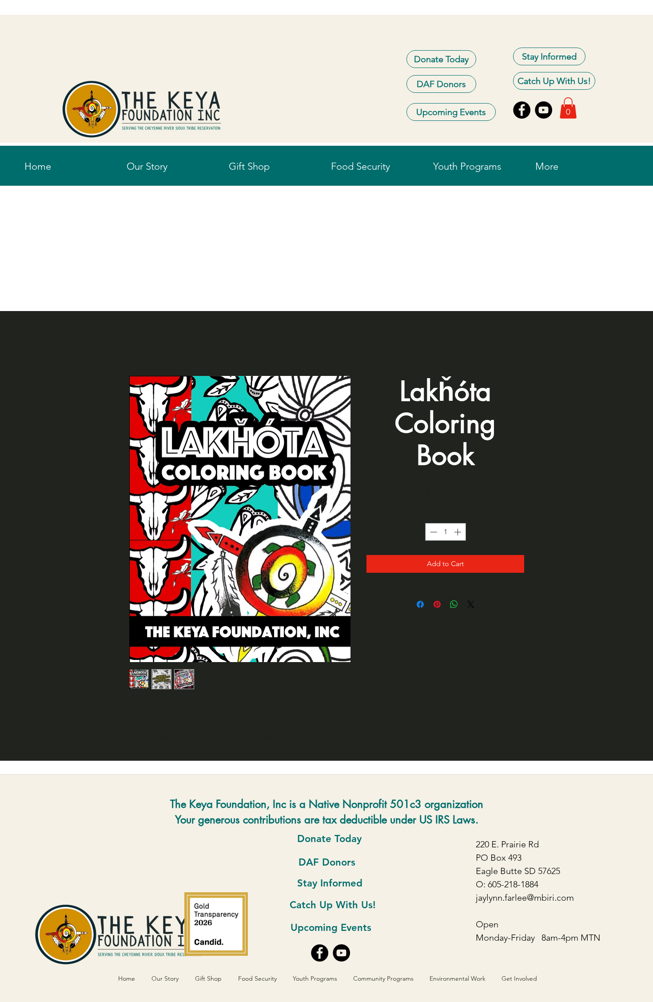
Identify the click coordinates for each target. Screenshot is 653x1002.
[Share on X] (471, 604)
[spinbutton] (445, 531)
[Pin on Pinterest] (437, 604)
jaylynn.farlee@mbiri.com (525, 897)
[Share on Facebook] (420, 604)
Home (139, 343)
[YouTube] (543, 110)
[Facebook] (521, 110)
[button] (568, 108)
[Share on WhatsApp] (454, 604)
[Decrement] (432, 531)
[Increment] (458, 531)
